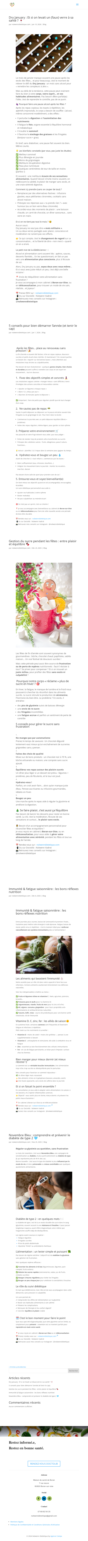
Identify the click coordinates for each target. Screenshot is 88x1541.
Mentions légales (16, 1522)
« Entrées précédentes (17, 1367)
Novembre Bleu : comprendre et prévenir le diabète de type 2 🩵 (39, 1136)
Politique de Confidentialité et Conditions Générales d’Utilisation (35, 1525)
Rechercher (73, 1371)
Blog (44, 24)
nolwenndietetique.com (21, 24)
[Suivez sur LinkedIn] (44, 1498)
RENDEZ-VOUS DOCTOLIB (44, 1463)
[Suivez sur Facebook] (38, 1498)
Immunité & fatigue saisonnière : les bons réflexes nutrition (43, 890)
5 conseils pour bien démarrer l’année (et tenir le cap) (43, 327)
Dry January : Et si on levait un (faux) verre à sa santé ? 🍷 (41, 18)
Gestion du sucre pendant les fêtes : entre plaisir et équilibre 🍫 (43, 542)
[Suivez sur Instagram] (49, 1498)
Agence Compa (56, 1536)
